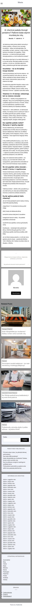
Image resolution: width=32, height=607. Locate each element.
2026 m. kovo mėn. (8, 489)
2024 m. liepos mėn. (8, 529)
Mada (4, 566)
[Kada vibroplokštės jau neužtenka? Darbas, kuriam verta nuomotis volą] (16, 317)
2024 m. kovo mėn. (8, 537)
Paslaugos (4, 329)
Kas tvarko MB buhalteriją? (10, 456)
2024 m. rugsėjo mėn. (9, 525)
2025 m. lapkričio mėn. (9, 497)
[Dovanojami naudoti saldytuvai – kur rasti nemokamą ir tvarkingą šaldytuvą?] (16, 349)
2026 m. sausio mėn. (9, 493)
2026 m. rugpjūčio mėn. (9, 479)
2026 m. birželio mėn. (9, 483)
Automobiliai (5, 392)
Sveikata (14, 13)
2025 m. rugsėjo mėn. (9, 501)
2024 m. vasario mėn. (9, 539)
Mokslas (5, 568)
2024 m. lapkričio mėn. (9, 521)
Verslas (5, 580)
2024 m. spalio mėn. (8, 523)
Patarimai (7, 13)
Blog (4, 562)
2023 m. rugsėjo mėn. (9, 548)
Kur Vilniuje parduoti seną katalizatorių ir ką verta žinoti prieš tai (15, 396)
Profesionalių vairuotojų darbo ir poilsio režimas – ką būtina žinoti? (15, 428)
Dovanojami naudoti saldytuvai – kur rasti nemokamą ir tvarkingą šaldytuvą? (15, 364)
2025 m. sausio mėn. (9, 517)
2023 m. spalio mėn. (8, 546)
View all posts (16, 293)
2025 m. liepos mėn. (8, 505)
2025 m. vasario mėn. (9, 515)
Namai (5, 570)
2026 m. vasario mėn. (9, 491)
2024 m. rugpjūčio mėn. (9, 527)
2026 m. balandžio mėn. (9, 487)
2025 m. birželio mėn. (9, 507)
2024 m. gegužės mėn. (9, 533)
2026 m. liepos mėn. (8, 481)
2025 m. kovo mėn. (8, 513)
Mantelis (11, 38)
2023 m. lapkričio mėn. (9, 544)
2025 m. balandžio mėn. (9, 511)
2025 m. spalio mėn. (8, 499)
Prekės (5, 576)
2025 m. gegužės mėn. (9, 509)
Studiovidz (19, 605)
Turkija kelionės (7, 592)
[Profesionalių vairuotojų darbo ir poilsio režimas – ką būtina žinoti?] (16, 412)
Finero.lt (5, 594)
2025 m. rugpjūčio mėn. (9, 503)
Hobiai (10, 392)
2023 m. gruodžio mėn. (9, 542)
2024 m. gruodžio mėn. (9, 519)
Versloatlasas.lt (7, 596)
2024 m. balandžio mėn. (9, 535)
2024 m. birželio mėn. (9, 531)
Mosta (20, 2)
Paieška (5, 437)
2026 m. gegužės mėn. (9, 485)
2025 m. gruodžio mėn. (9, 495)
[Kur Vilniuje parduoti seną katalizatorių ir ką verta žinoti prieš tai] (16, 380)
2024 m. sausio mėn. (9, 540)
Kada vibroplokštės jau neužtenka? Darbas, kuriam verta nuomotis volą (14, 332)
